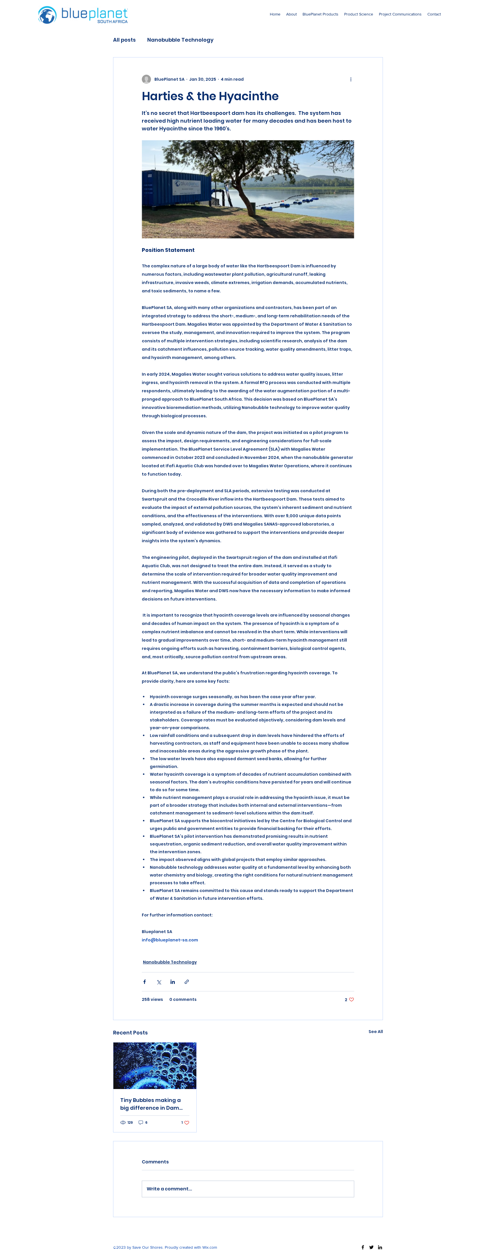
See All (376, 1031)
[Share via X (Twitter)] (158, 981)
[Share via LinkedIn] (172, 981)
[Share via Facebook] (144, 981)
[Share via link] (186, 981)
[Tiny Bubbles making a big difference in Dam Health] (154, 1065)
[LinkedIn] (380, 1247)
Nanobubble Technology (180, 39)
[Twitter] (371, 1247)
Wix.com (209, 1247)
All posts (124, 39)
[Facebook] (363, 1247)
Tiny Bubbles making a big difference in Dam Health (150, 1104)
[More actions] (350, 79)
